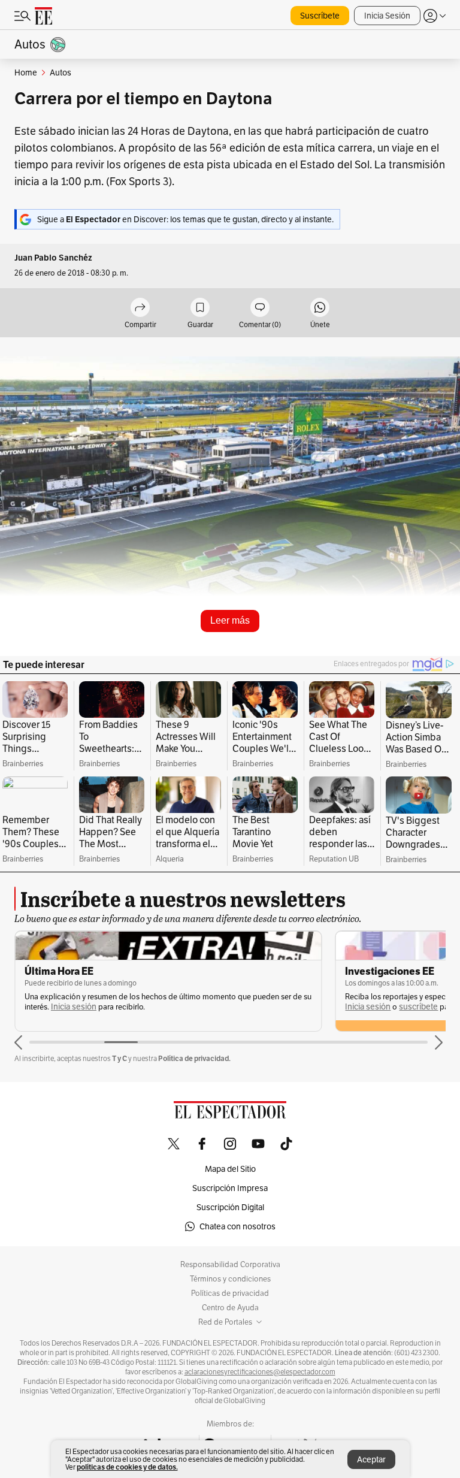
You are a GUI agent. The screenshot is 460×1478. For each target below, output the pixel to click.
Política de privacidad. (194, 1058)
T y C (119, 1058)
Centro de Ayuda (230, 1308)
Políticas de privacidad (230, 1293)
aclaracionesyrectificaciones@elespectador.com (259, 1372)
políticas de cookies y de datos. (127, 1466)
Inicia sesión (47, 1007)
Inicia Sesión (387, 15)
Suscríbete (320, 15)
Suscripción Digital (230, 1207)
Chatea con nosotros (237, 1226)
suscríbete (97, 1007)
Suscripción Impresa (230, 1188)
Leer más (230, 620)
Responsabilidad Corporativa (230, 1265)
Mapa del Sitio (230, 1168)
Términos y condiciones (230, 1279)
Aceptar (371, 1459)
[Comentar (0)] (260, 308)
